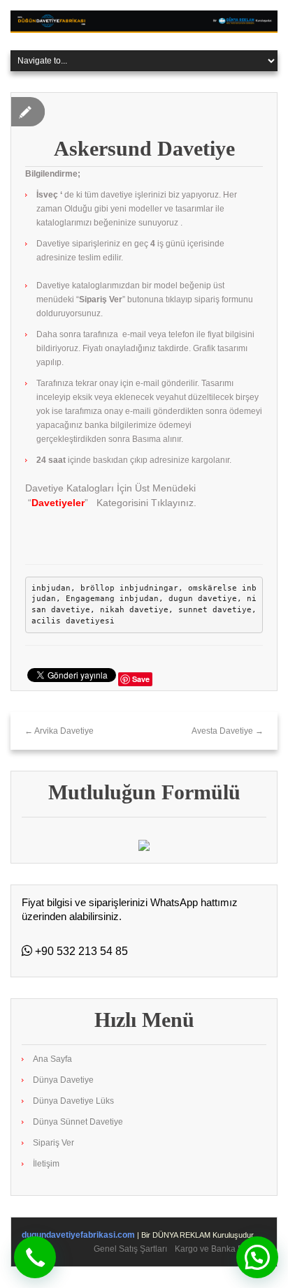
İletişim (46, 1164)
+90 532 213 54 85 (80, 951)
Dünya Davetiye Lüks (73, 1101)
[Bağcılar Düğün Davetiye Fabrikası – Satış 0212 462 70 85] (144, 21)
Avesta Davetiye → (228, 731)
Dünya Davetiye (63, 1080)
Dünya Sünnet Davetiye (78, 1122)
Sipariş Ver (53, 1143)
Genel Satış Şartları (130, 1249)
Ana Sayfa (52, 1059)
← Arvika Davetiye (59, 731)
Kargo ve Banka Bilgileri (220, 1249)
